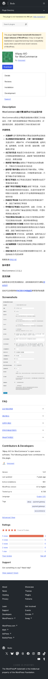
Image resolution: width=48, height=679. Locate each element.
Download (8, 67)
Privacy (5, 599)
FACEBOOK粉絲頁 (24, 290)
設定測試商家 (7, 409)
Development (10, 93)
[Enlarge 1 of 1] (43, 304)
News (4, 591)
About (4, 587)
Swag (28, 618)
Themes (28, 591)
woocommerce (40, 511)
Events (28, 610)
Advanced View (8, 517)
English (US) (41, 496)
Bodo (9, 648)
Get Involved (30, 606)
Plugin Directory (8, 10)
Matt (5, 630)
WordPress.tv (9, 618)
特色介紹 (13, 259)
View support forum (10, 573)
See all (43, 556)
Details (7, 75)
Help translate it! (39, 17)
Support (7, 99)
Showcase (29, 587)
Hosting (5, 595)
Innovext (21, 60)
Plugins (28, 595)
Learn (4, 606)
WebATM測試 (7, 437)
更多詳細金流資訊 (9, 430)
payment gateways (38, 506)
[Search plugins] (26, 24)
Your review (7, 556)
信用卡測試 (6, 423)
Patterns (28, 599)
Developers (6, 614)
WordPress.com (9, 626)
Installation (9, 87)
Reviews (8, 81)
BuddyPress (8, 638)
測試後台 (5, 416)
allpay (29, 502)
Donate (29, 614)
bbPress (6, 634)
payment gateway (39, 502)
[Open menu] (44, 3)
